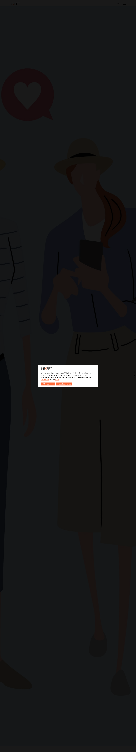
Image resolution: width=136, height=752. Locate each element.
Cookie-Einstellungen (64, 384)
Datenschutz (45, 380)
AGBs (57, 380)
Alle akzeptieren (48, 384)
